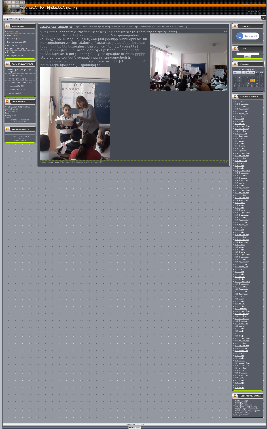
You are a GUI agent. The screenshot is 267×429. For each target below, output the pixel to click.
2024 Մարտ (240, 353)
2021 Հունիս (240, 277)
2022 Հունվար (241, 291)
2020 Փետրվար (241, 242)
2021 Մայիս (239, 274)
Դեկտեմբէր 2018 (248, 69)
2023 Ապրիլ (239, 328)
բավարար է (10, 115)
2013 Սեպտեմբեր (242, 126)
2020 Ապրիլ (239, 247)
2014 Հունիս (240, 146)
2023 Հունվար (241, 321)
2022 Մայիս (239, 301)
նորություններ (13, 86)
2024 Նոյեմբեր (241, 368)
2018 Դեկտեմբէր (242, 220)
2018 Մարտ (240, 203)
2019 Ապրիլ (239, 230)
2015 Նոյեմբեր (241, 175)
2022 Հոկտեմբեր (242, 314)
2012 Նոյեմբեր (241, 106)
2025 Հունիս (240, 385)
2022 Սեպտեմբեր (242, 311)
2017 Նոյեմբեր (241, 195)
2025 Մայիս (239, 383)
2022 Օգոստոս (241, 309)
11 (239, 80)
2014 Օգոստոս (241, 151)
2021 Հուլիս (239, 279)
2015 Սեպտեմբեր (242, 170)
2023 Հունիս (240, 333)
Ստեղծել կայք (241, 401)
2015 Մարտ (240, 163)
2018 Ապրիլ (239, 205)
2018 (54, 27)
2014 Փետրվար (241, 136)
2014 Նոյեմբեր (241, 158)
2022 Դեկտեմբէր (242, 319)
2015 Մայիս (239, 168)
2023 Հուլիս (239, 336)
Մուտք (24, 18)
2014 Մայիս (239, 143)
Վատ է (8, 117)
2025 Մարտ (240, 378)
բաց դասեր (12, 93)
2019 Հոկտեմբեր (242, 235)
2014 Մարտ (240, 138)
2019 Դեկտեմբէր (242, 240)
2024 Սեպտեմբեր (242, 363)
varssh (86, 162)
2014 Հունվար (241, 133)
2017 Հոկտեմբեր (242, 193)
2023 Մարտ (240, 326)
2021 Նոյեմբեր (241, 286)
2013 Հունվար (241, 111)
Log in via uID (251, 36)
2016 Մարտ (240, 183)
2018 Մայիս (239, 207)
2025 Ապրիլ (239, 380)
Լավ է (7, 113)
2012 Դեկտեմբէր (242, 109)
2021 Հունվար (241, 264)
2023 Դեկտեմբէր (242, 346)
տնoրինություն (14, 75)
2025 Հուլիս (239, 388)
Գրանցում (13, 18)
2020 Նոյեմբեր (241, 259)
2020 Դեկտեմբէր (242, 262)
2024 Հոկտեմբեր (242, 365)
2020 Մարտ (240, 244)
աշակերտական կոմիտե (18, 82)
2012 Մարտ (240, 101)
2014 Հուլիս (239, 148)
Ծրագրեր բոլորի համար (246, 407)
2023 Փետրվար (241, 323)
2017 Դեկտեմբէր (242, 198)
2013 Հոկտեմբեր (242, 129)
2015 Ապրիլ (239, 166)
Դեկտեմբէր (63, 27)
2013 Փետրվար (241, 114)
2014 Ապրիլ (239, 141)
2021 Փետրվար (241, 267)
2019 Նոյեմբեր (241, 237)
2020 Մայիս (239, 249)
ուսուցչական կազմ (16, 79)
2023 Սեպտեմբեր (242, 338)
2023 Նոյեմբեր (241, 343)
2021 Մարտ (240, 269)
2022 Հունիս (240, 304)
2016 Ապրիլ (239, 185)
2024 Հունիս (240, 360)
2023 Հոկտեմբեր (242, 341)
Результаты (14, 119)
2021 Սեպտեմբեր (242, 282)
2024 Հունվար (241, 348)
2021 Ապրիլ (239, 272)
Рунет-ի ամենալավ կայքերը (247, 411)
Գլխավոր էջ (45, 27)
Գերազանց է (11, 111)
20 (248, 83)
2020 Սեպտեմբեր (242, 254)
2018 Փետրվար (241, 200)
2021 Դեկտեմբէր (242, 289)
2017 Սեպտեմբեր (242, 190)
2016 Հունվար (241, 178)
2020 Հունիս (240, 252)
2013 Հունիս (240, 124)
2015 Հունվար (241, 161)
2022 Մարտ (240, 296)
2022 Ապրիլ (239, 299)
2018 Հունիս (240, 210)
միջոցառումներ (14, 89)
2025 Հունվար (241, 373)
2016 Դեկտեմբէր (242, 188)
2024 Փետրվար (241, 351)
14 (71, 27)
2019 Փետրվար (241, 225)
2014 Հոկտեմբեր (242, 156)
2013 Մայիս (239, 121)
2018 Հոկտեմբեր (242, 215)
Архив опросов (25, 119)
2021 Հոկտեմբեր (242, 284)
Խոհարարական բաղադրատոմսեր (242, 414)
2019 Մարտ (240, 227)
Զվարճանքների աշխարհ (246, 409)
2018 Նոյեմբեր (241, 217)
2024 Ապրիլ (239, 356)
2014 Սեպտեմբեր (242, 153)
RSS (261, 11)
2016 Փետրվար (241, 180)
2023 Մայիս (239, 331)
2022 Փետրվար (241, 294)
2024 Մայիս (239, 358)
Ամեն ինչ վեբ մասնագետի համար (242, 404)
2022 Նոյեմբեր (241, 316)
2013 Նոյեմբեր (241, 131)
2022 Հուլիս (239, 306)
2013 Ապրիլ (239, 119)
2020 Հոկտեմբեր (242, 257)
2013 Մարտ (240, 116)
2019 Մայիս (239, 232)
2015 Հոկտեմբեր (242, 173)
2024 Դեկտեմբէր (242, 370)
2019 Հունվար (241, 222)
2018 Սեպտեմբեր (242, 212)
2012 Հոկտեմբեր (242, 104)
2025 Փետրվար (241, 375)
